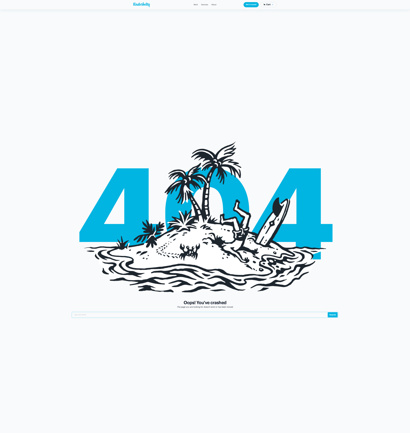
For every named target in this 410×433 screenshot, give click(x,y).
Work (196, 5)
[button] (204, 5)
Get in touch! (251, 4)
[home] (141, 4)
